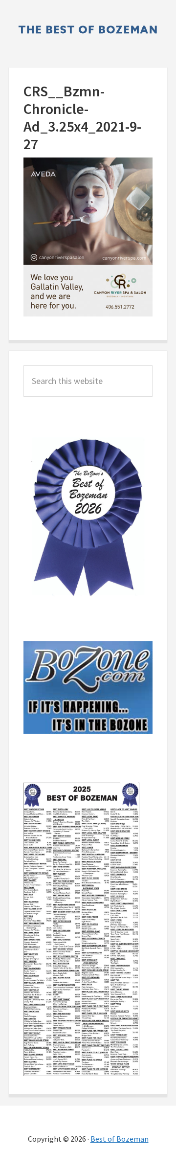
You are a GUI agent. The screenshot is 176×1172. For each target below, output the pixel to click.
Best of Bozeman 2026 (88, 29)
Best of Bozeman (119, 1139)
